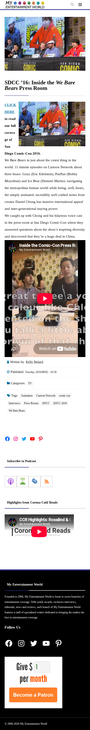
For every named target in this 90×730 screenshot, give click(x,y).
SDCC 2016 (60, 403)
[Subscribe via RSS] (47, 481)
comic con (64, 395)
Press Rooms (31, 403)
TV (30, 383)
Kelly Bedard (34, 362)
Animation (27, 395)
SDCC (46, 403)
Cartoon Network (45, 395)
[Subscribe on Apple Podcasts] (11, 481)
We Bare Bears (17, 410)
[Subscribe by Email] (35, 481)
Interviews (14, 403)
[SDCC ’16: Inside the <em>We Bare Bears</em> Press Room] (45, 44)
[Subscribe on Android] (23, 481)
